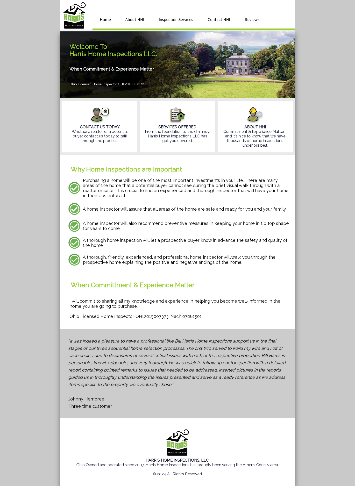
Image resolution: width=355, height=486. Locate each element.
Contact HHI (219, 19)
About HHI (134, 19)
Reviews (252, 19)
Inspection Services (176, 19)
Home (105, 19)
